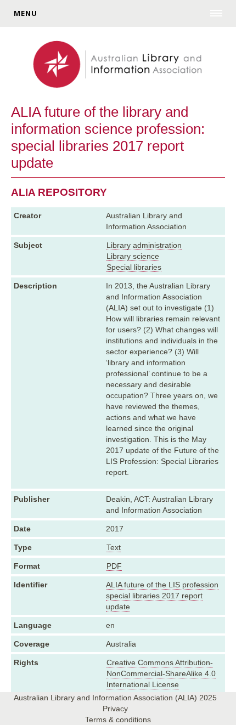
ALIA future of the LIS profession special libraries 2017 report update (162, 595)
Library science (132, 256)
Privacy (115, 708)
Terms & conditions (118, 719)
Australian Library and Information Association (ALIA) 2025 (115, 697)
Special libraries (133, 267)
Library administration (144, 245)
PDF (114, 566)
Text (113, 547)
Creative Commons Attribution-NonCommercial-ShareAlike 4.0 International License (161, 673)
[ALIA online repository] (118, 65)
